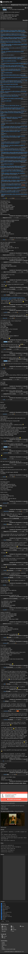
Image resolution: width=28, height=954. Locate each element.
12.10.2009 (13, 446)
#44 (27, 637)
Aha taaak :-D (4, 139)
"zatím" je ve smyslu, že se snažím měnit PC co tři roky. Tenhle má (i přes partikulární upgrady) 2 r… (13, 188)
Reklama (3, 943)
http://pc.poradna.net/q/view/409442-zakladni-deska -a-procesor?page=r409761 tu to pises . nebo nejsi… (13, 58)
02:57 (15, 464)
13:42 (23, 531)
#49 (27, 691)
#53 (27, 719)
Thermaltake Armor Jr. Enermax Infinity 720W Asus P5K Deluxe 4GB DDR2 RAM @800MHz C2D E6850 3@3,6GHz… (13, 31)
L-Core (4, 198)
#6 (27, 271)
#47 (27, 667)
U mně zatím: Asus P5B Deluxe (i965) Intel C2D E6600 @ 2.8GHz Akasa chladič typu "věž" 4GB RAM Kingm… (13, 167)
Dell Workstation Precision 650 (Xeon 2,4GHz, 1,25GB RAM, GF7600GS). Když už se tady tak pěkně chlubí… (13, 41)
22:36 (12, 368)
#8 (27, 288)
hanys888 (5, 609)
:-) (1, 103)
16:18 (20, 254)
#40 (27, 584)
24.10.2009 (20, 598)
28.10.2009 (9, 609)
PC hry (3, 903)
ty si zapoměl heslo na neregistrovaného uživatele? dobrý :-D (14, 63)
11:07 (16, 312)
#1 (27, 198)
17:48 (22, 271)
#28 (27, 452)
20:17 (18, 379)
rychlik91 (5, 312)
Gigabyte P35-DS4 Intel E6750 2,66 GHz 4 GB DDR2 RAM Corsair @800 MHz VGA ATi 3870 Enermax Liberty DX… (13, 149)
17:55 (16, 281)
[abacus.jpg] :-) (3, 114)
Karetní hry (4, 913)
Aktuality (2, 829)
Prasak (5, 555)
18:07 (21, 289)
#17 (27, 379)
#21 (27, 312)
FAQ (2, 946)
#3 (27, 239)
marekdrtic (5, 414)
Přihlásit (20, 4)
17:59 (12, 458)
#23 (27, 458)
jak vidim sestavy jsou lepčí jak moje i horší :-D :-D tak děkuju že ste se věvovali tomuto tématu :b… (13, 69)
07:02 (19, 577)
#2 (27, 217)
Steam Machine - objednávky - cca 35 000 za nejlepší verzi (14, 831)
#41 (27, 598)
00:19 (17, 637)
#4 (27, 254)
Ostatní (15, 9)
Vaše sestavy (7, 8)
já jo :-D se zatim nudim (6, 100)
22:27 (19, 719)
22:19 (17, 623)
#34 (27, 531)
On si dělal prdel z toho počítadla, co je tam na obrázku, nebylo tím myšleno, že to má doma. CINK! (13, 136)
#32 (27, 518)
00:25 (23, 598)
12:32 (13, 414)
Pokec (3, 919)
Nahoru (24, 783)
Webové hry (5, 909)
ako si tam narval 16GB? (6, 120)
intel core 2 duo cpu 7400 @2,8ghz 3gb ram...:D (10, 105)
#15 (27, 368)
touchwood (6, 577)
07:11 (17, 446)
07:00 (12, 9)
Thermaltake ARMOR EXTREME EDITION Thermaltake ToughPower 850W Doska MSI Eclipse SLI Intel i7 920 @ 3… (13, 34)
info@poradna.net (18, 951)
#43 (27, 623)
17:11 (17, 555)
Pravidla (3, 942)
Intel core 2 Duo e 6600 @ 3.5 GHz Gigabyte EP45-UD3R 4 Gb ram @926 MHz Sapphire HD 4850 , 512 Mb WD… (13, 38)
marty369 (4, 458)
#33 (27, 524)
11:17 (14, 643)
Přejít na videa (3, 827)
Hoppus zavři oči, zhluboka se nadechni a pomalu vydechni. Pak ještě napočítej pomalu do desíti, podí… (14, 131)
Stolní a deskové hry (6, 912)
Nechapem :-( (4, 133)
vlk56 (4, 368)
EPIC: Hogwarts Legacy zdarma (8, 834)
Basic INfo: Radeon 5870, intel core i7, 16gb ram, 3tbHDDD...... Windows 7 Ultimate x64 (11, 118)
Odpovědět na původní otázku (15, 783)
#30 (27, 511)
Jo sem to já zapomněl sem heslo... (9, 60)
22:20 (11, 399)
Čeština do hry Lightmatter (8, 803)
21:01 (13, 609)
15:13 (12, 239)
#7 (27, 281)
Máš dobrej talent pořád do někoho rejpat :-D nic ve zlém (13, 74)
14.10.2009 (22, 518)
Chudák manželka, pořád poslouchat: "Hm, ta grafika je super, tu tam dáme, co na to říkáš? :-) (13, 174)
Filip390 (5, 774)
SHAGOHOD (6, 511)
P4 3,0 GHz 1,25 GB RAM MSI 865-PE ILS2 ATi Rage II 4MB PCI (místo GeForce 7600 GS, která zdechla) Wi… (13, 81)
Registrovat (24, 4)
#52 (27, 774)
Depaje (5, 539)
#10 (27, 306)
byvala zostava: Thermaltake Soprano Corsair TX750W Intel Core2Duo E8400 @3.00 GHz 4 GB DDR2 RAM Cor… (13, 112)
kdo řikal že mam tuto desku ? (7, 54)
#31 (27, 570)
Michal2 (4, 476)
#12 (27, 341)
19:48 (17, 452)
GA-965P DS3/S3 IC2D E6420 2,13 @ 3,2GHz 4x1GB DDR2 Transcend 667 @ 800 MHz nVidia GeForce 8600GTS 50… (13, 161)
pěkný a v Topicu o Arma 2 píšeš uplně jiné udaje (11, 86)
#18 (27, 387)
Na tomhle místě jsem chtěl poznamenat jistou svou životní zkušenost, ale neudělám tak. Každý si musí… (14, 184)
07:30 (13, 198)
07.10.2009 (9, 9)
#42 (27, 609)
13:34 (18, 524)
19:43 (13, 318)
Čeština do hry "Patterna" (6, 851)
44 (14, 848)
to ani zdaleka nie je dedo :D (7, 163)
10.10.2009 (15, 379)
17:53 (22, 564)
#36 (27, 539)
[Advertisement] (14, 24)
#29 (27, 502)
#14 (27, 354)
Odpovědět (25, 20)
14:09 (18, 539)
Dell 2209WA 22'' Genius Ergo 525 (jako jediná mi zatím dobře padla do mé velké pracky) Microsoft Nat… (13, 95)
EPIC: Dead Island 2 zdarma (7, 840)
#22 (27, 413)
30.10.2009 (11, 701)
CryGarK (4, 9)
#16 (27, 360)
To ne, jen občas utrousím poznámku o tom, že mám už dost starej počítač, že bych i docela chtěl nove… (14, 177)
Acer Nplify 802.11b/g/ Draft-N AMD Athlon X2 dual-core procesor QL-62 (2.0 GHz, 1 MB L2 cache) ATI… (12, 108)
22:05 (15, 701)
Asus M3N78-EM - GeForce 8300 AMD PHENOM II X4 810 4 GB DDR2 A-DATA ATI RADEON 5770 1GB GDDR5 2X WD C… (14, 153)
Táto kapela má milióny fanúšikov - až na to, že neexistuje (12, 811)
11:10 (17, 217)
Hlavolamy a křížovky (7, 916)
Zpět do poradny (4, 783)
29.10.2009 (16, 577)
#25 (27, 464)
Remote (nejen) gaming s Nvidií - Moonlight (10, 846)
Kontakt (3, 947)
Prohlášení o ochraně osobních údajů (8, 949)
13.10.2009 (17, 511)
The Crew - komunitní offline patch (8, 836)
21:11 (18, 341)
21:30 (17, 349)
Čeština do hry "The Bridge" (7, 850)
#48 (27, 683)
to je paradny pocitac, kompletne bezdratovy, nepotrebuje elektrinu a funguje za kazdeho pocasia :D (13, 142)
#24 (27, 440)
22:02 (10, 760)
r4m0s (4, 239)
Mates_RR (5, 318)
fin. (4, 701)
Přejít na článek (4, 808)
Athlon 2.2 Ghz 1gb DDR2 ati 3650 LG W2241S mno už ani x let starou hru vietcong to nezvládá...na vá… (13, 191)
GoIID (4, 399)
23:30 (20, 511)
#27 (27, 476)
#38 (27, 555)
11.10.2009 (13, 312)
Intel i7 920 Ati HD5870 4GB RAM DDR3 (9, 84)
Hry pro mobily (5, 906)
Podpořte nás (3, 792)
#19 (27, 393)
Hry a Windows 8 (6, 908)
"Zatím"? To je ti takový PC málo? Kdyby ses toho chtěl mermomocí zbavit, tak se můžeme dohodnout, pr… (13, 170)
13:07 (25, 518)
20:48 (22, 393)
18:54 (21, 306)
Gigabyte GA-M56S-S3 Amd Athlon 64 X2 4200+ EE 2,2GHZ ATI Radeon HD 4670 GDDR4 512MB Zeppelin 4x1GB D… (13, 157)
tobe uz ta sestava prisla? (6, 72)
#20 (27, 399)
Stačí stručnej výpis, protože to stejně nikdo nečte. (12, 98)
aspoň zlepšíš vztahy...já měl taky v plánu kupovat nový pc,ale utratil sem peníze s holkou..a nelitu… (13, 181)
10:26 (19, 570)
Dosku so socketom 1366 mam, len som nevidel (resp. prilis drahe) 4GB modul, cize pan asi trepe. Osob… (14, 127)
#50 (27, 760)
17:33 (19, 667)
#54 (27, 710)
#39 (27, 564)
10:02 (13, 476)
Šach (3, 910)
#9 (27, 294)
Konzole (4, 905)
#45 (27, 577)
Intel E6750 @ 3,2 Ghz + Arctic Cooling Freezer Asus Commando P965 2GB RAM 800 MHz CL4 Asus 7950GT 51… (13, 66)
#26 (27, 446)
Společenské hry (6, 915)
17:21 (26, 262)
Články (2, 843)
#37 (27, 549)
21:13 (16, 691)
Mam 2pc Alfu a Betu (5, 89)
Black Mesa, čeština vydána (7, 848)
